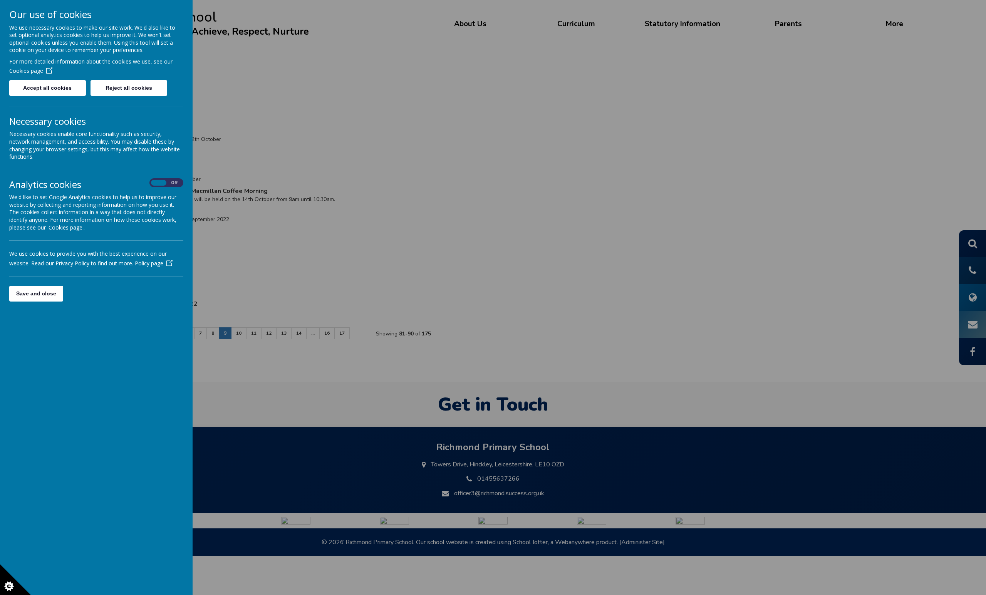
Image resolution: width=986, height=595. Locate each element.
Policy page (149, 263)
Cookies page (26, 70)
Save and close (36, 293)
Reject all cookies (129, 88)
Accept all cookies (47, 88)
